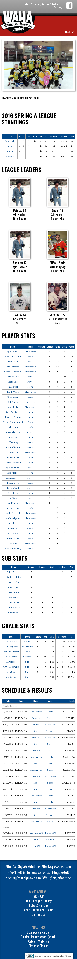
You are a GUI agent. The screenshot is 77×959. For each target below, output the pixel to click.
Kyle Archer (12, 473)
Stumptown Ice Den (38, 932)
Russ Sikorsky (13, 432)
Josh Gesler (11, 657)
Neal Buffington (12, 447)
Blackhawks (9, 141)
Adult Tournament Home (38, 909)
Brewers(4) (50, 833)
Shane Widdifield (12, 372)
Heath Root (12, 382)
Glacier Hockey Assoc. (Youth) (38, 936)
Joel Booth (14, 592)
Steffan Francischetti (13, 422)
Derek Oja (13, 452)
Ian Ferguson (11, 647)
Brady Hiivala (12, 508)
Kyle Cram (13, 427)
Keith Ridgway (13, 518)
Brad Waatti (13, 392)
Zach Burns (12, 544)
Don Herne (12, 493)
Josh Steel (11, 672)
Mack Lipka (12, 407)
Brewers (10, 156)
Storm (10, 151)
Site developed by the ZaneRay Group (53, 956)
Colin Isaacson (13, 478)
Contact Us (38, 914)
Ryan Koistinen (13, 468)
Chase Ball (14, 602)
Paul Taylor (13, 387)
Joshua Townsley (13, 549)
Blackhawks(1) (36, 833)
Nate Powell (14, 612)
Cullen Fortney (13, 538)
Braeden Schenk (13, 417)
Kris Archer (11, 642)
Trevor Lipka (13, 483)
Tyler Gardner (14, 572)
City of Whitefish (38, 941)
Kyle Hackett (13, 351)
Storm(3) (50, 839)
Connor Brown (14, 607)
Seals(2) (36, 839)
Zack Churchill (13, 513)
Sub (27, 662)
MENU (68, 32)
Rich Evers (13, 533)
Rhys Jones (11, 662)
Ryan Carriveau (13, 412)
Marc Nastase (13, 377)
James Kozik (13, 437)
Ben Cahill (13, 361)
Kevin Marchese (13, 503)
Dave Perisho (13, 597)
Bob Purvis (13, 402)
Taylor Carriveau (13, 463)
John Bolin (14, 582)
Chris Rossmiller (11, 667)
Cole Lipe (12, 528)
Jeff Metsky (13, 442)
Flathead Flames (38, 945)
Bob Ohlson (11, 677)
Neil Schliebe (13, 523)
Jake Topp (13, 498)
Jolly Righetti (14, 587)
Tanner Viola (13, 458)
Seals (9, 146)
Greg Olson (12, 397)
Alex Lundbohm (13, 356)
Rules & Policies (38, 905)
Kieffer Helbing (13, 577)
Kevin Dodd (13, 488)
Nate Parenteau (13, 367)
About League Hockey (38, 900)
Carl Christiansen (11, 652)
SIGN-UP (38, 896)
